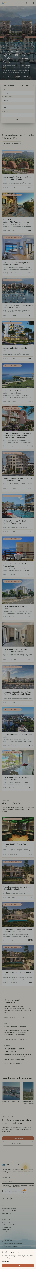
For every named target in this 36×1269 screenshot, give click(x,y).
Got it (18, 1265)
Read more (5, 1261)
